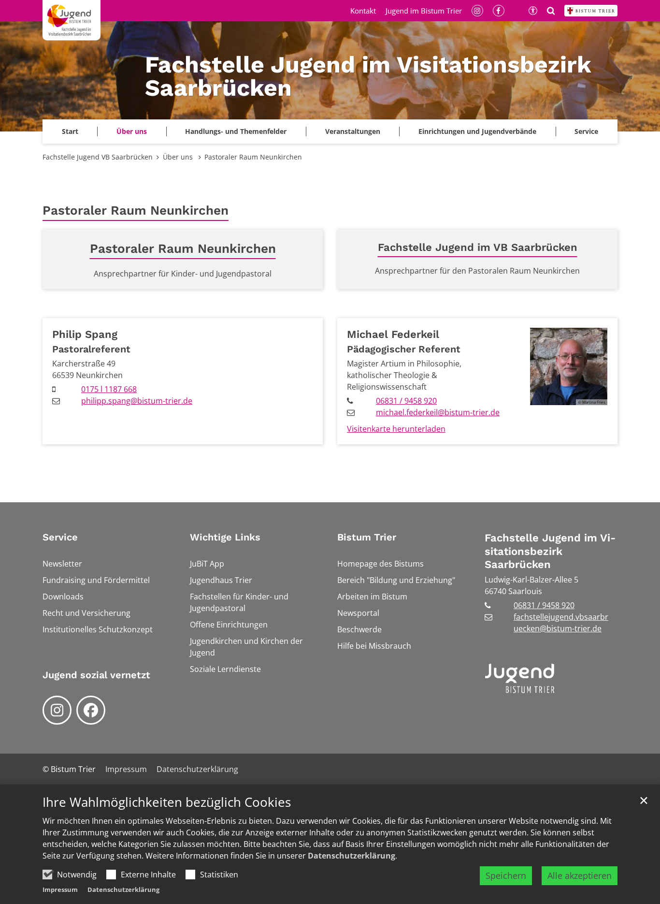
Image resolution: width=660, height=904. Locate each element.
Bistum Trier (366, 537)
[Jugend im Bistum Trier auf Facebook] (90, 710)
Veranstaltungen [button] (352, 131)
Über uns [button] (131, 131)
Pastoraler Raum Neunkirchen (253, 156)
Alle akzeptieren (579, 875)
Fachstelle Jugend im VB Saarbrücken (477, 247)
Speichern (506, 875)
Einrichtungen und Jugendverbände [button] (477, 131)
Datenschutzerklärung (351, 855)
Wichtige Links (225, 537)
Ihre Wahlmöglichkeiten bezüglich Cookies (167, 802)
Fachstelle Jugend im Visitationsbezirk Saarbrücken (550, 551)
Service (60, 537)
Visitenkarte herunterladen (396, 428)
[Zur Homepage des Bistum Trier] (590, 10)
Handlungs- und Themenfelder (236, 131)
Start (70, 131)
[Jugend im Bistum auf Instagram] (57, 710)
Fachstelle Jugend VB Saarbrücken (98, 156)
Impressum (60, 889)
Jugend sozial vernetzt (96, 675)
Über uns (179, 156)
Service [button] (586, 131)
